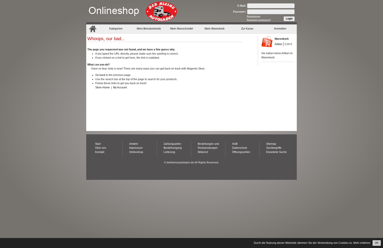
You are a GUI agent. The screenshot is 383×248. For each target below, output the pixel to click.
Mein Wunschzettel (181, 28)
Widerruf (203, 152)
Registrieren (253, 16)
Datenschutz (239, 147)
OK (377, 242)
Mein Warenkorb (215, 28)
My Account (120, 87)
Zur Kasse (247, 28)
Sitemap (271, 143)
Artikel (278, 44)
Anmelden (280, 28)
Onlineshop (136, 152)
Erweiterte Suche (276, 152)
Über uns (100, 147)
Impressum (136, 147)
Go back (100, 75)
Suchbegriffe (273, 147)
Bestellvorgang (173, 147)
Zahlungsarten (172, 143)
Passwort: (239, 11)
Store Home (102, 87)
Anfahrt (133, 143)
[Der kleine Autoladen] (132, 11)
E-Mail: (241, 5)
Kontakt (99, 152)
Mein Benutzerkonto (149, 28)
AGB (235, 143)
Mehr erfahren (361, 242)
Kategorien (116, 28)
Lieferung (169, 152)
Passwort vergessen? (259, 20)
